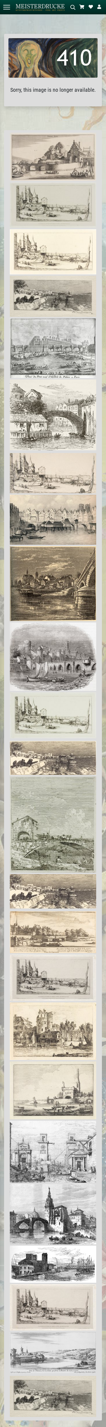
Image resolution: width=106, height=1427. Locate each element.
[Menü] (6, 7)
